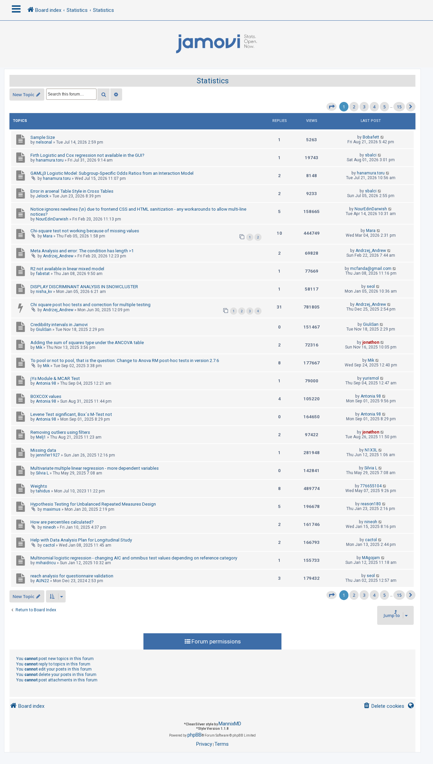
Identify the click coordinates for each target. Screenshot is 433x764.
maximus (52, 509)
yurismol (371, 378)
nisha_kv (44, 291)
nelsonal (44, 142)
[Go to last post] (382, 137)
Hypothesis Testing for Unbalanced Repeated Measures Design (93, 504)
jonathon (370, 342)
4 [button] (374, 107)
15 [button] (399, 107)
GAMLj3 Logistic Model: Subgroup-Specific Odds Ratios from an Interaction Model (111, 173)
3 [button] (364, 107)
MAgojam (371, 557)
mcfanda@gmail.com (370, 268)
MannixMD (230, 724)
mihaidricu (46, 562)
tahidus (43, 491)
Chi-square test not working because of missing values (84, 230)
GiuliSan (43, 329)
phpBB (194, 735)
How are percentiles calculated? (62, 522)
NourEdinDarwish (52, 219)
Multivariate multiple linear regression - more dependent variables (94, 468)
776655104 (371, 486)
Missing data (43, 450)
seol (371, 286)
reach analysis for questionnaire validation (71, 575)
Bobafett (371, 137)
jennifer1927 (48, 455)
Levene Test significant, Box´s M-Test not (71, 414)
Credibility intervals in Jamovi (59, 324)
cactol (49, 545)
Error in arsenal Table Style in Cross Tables (71, 191)
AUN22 (42, 580)
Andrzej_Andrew (58, 256)
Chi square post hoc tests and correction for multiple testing (90, 304)
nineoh (49, 527)
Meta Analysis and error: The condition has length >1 (82, 250)
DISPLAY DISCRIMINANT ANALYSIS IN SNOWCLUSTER (84, 286)
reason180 (371, 504)
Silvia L (42, 473)
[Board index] (216, 44)
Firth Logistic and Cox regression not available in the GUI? (87, 155)
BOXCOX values (45, 396)
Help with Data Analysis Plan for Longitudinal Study (81, 540)
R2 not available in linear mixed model (67, 268)
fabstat (43, 273)
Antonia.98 (46, 383)
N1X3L (371, 450)
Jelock (42, 196)
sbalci (371, 155)
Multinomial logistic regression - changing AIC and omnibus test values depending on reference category (133, 557)
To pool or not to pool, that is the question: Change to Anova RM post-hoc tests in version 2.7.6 (124, 360)
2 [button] (354, 107)
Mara (47, 236)
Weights (38, 486)
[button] (331, 107)
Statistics (213, 81)
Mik (39, 347)
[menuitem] (384, 706)
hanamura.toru (50, 160)
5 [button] (384, 107)
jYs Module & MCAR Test (55, 378)
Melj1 (41, 437)
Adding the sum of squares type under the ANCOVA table (87, 342)
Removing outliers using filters (60, 432)
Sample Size (42, 137)
